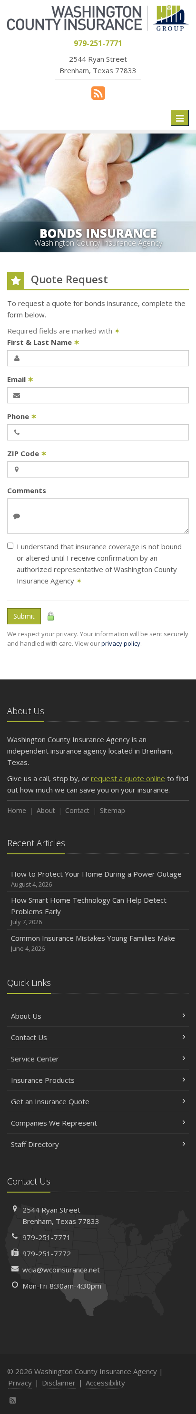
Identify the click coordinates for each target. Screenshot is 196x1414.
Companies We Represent (54, 1122)
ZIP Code (27, 453)
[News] (98, 93)
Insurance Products (43, 1080)
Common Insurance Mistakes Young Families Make (93, 943)
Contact (77, 810)
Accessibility (105, 1382)
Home (16, 810)
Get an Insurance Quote (50, 1101)
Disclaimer (59, 1382)
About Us (26, 1016)
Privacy (20, 1382)
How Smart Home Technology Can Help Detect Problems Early (89, 910)
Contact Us (29, 1037)
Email (20, 379)
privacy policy (120, 643)
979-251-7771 (46, 1237)
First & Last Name (43, 342)
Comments (26, 490)
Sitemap (112, 810)
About (46, 810)
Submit (24, 616)
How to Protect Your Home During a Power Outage (96, 879)
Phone (22, 416)
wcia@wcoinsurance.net (61, 1269)
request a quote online (128, 778)
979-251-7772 (46, 1253)
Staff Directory (35, 1144)
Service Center (35, 1058)
